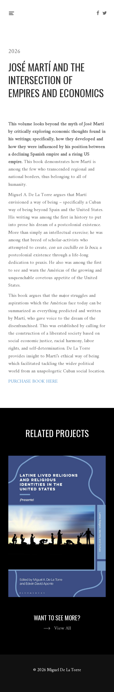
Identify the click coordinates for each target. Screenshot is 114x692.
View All (62, 628)
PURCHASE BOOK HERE (33, 381)
